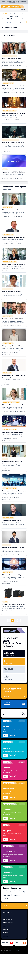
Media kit (12, 735)
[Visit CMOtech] (10, 762)
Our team (5, 932)
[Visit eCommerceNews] (10, 804)
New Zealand (7, 895)
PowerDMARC (4, 952)
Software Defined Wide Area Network (11, 18)
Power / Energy (14, 16)
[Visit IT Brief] (10, 825)
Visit (5, 735)
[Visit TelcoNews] (10, 867)
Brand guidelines (7, 912)
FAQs (4, 926)
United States (7, 898)
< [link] (9, 620)
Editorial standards (8, 922)
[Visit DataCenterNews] (10, 783)
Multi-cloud (23, 13)
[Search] (20, 22)
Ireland (22, 891)
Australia (10, 891)
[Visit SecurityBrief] (10, 846)
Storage (24, 18)
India (16, 891)
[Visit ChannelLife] (10, 742)
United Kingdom (16, 895)
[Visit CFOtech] (10, 721)
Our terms (5, 936)
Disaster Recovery (14, 13)
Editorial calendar (7, 919)
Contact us (6, 916)
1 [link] (12, 620)
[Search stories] (26, 905)
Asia (5, 891)
